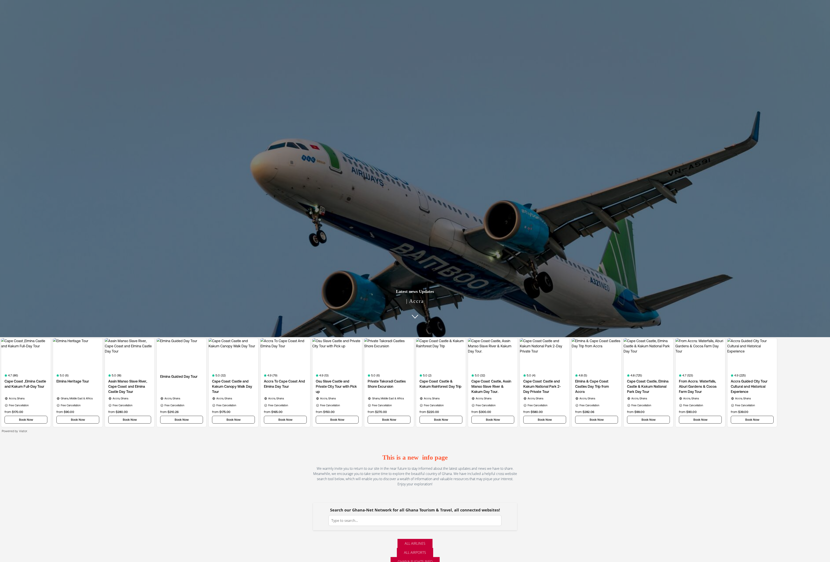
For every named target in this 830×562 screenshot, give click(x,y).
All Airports (415, 552)
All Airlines (415, 543)
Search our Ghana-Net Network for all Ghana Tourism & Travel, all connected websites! (415, 510)
